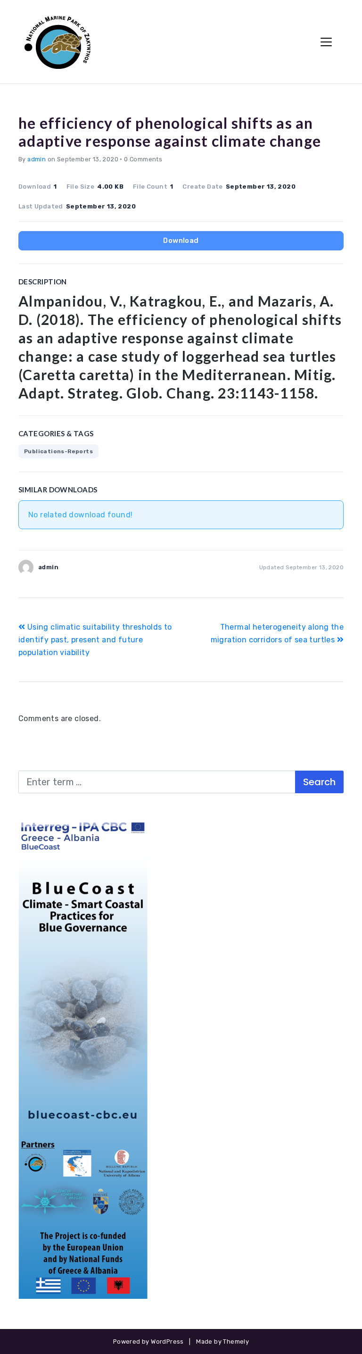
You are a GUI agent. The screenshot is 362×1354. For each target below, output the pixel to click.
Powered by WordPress (148, 1341)
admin (36, 159)
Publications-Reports (58, 451)
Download (180, 240)
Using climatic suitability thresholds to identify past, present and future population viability (95, 640)
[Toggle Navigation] (326, 42)
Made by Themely (222, 1341)
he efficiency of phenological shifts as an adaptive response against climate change (169, 132)
